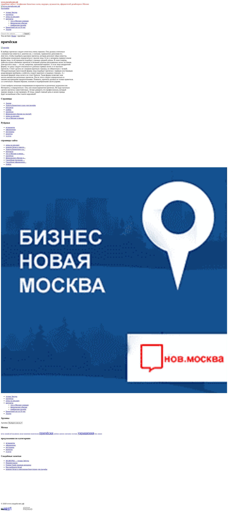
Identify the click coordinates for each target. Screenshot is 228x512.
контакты (9, 19)
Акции (8, 29)
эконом (100, 433)
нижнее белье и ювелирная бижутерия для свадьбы (26, 469)
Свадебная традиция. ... (15, 160)
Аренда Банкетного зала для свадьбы (21, 105)
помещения (27, 433)
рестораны (10, 132)
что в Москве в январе (19, 21)
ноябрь (8, 110)
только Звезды (11, 12)
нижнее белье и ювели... (15, 147)
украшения (86, 433)
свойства (56, 433)
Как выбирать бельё (14, 467)
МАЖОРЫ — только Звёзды (17, 461)
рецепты (9, 134)
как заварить (15, 433)
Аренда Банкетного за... (15, 149)
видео (2, 433)
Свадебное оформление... (16, 162)
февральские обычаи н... (15, 158)
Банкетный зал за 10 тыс (16, 27)
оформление (11, 130)
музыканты (10, 127)
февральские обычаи (18, 23)
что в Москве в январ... (15, 154)
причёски (9, 15)
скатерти (61, 433)
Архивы (4, 423)
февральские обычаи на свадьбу (18, 114)
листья (21, 433)
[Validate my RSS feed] (27, 510)
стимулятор (68, 433)
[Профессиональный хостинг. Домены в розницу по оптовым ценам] (6, 510)
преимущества (35, 433)
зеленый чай (8, 433)
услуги (8, 136)
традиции (74, 433)
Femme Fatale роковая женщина (18, 465)
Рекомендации (11, 463)
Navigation (5, 8)
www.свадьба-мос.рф (9, 2)
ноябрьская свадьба (18, 25)
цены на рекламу (12, 17)
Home (13, 36)
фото (96, 433)
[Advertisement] (13, 488)
